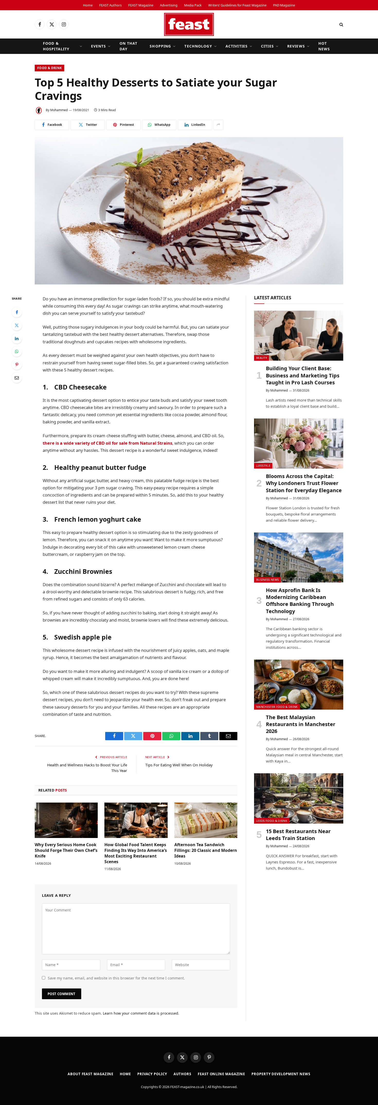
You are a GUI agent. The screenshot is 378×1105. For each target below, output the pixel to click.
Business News (267, 580)
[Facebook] (17, 312)
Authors (182, 1074)
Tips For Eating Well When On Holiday (179, 764)
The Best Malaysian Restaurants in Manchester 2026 (300, 724)
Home (88, 5)
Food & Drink (49, 68)
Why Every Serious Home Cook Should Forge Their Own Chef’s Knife (66, 850)
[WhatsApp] (17, 351)
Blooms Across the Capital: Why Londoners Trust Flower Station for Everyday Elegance (304, 483)
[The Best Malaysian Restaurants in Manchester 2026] (298, 685)
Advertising (168, 5)
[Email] (17, 378)
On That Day (129, 46)
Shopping (160, 46)
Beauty (261, 358)
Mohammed (59, 110)
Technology (198, 46)
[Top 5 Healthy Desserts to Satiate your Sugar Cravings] (189, 210)
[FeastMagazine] (189, 24)
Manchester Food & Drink (277, 707)
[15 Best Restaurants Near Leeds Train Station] (298, 798)
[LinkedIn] (17, 338)
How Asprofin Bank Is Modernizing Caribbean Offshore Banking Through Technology (300, 601)
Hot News (324, 46)
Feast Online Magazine (221, 1074)
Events (98, 46)
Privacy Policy (152, 1074)
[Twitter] (17, 325)
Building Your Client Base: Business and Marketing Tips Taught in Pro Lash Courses (302, 375)
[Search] (340, 24)
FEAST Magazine (140, 5)
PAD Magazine (284, 5)
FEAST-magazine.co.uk (187, 1086)
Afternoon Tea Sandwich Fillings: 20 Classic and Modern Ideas (205, 850)
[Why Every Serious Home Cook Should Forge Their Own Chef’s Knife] (66, 820)
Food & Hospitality (56, 46)
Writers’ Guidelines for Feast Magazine (237, 5)
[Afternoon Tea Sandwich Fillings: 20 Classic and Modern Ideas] (205, 820)
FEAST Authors (110, 5)
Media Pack (193, 5)
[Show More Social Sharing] (218, 125)
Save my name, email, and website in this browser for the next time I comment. (116, 978)
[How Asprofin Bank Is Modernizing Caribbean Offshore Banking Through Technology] (298, 557)
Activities (237, 46)
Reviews (296, 46)
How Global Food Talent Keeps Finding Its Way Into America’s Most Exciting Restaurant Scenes (135, 853)
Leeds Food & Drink (271, 821)
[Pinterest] (17, 364)
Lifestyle (263, 466)
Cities (267, 46)
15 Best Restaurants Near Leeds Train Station (298, 835)
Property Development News (280, 1074)
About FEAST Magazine (90, 1074)
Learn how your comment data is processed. (141, 1013)
